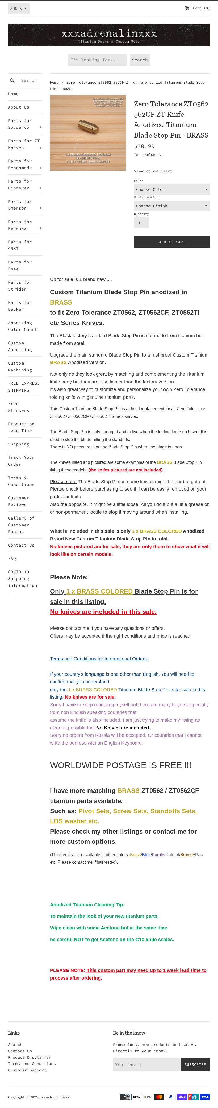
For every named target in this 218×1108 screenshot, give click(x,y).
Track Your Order (21, 461)
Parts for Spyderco (25, 124)
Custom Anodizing (20, 346)
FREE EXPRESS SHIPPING (24, 386)
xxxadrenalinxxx (55, 1097)
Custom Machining (20, 366)
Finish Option (146, 197)
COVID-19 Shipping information (22, 578)
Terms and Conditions (32, 1063)
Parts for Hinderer (25, 184)
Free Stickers (18, 407)
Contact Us (21, 545)
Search (15, 1044)
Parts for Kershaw (25, 225)
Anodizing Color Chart (22, 326)
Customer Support (27, 1069)
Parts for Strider (20, 285)
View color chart (153, 171)
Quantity (141, 214)
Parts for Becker (20, 306)
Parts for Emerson (25, 205)
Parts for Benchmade (25, 164)
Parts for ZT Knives (25, 144)
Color (138, 181)
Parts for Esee (20, 265)
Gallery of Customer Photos (21, 524)
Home (13, 93)
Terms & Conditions (21, 481)
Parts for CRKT (20, 245)
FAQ (12, 558)
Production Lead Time (21, 427)
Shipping (18, 444)
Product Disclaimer (29, 1057)
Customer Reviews (18, 501)
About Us (18, 107)
